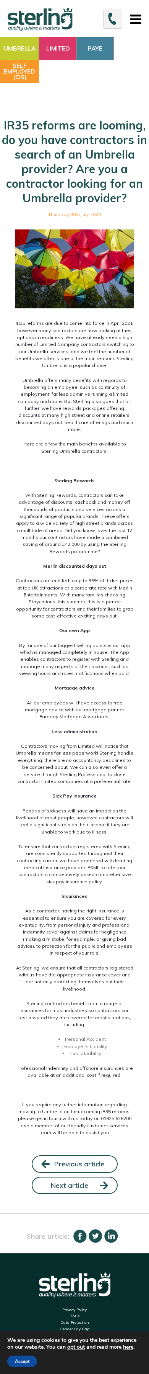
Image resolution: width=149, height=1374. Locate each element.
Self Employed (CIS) (19, 71)
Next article (69, 1185)
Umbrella (20, 48)
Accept (22, 1361)
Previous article (79, 1163)
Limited (58, 48)
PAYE (95, 48)
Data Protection (74, 1322)
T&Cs (74, 1315)
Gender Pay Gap (74, 1329)
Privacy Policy (74, 1309)
